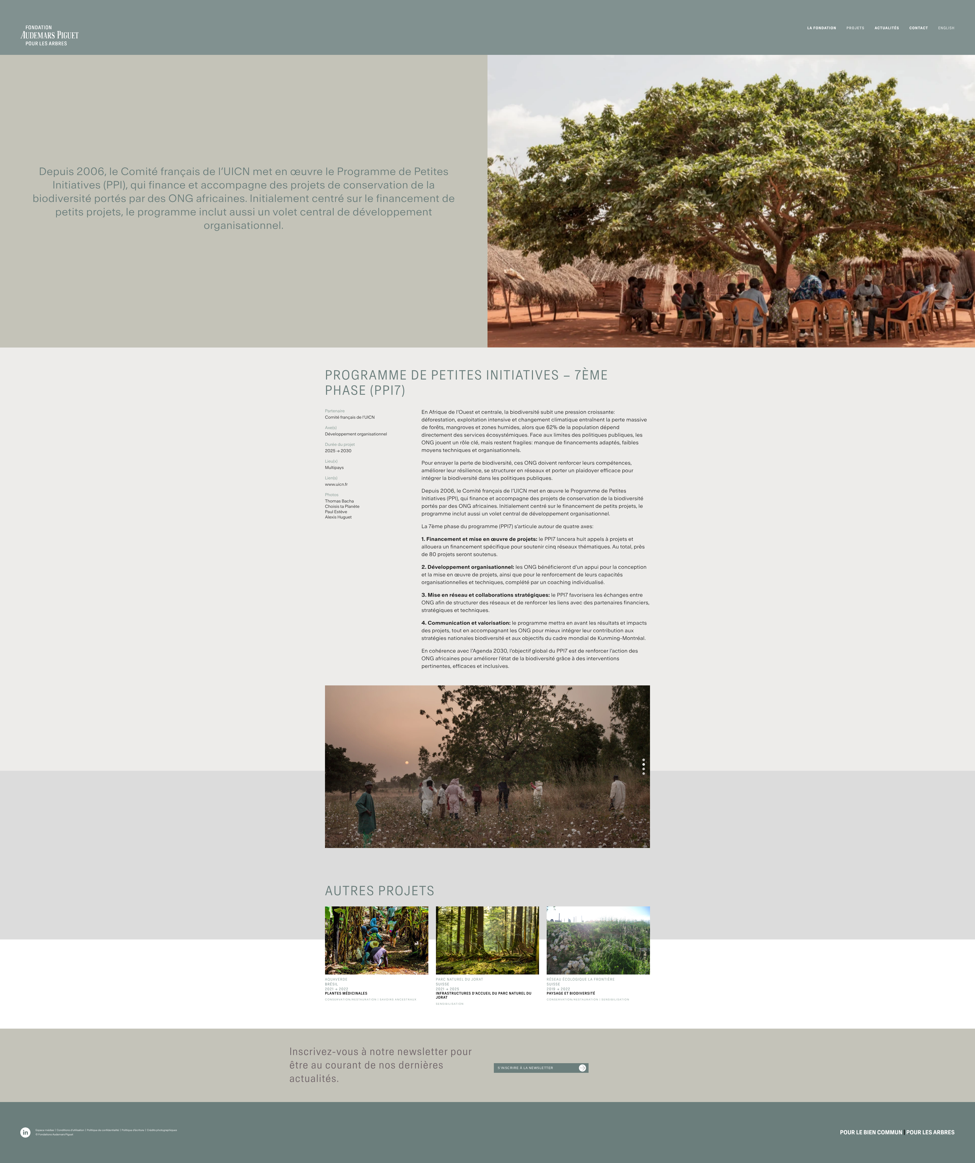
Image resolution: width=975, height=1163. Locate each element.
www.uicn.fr (336, 484)
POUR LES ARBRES (930, 1133)
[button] (643, 760)
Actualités (887, 28)
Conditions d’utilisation (70, 1130)
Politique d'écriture (133, 1130)
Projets (856, 28)
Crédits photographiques (162, 1130)
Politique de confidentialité (103, 1130)
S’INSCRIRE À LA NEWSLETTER (525, 1068)
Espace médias (45, 1130)
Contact (918, 28)
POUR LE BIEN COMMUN (871, 1133)
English (946, 28)
